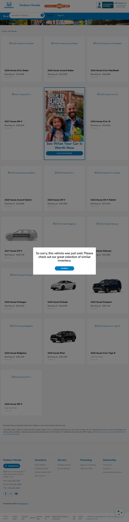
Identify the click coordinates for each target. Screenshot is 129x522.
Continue (64, 268)
